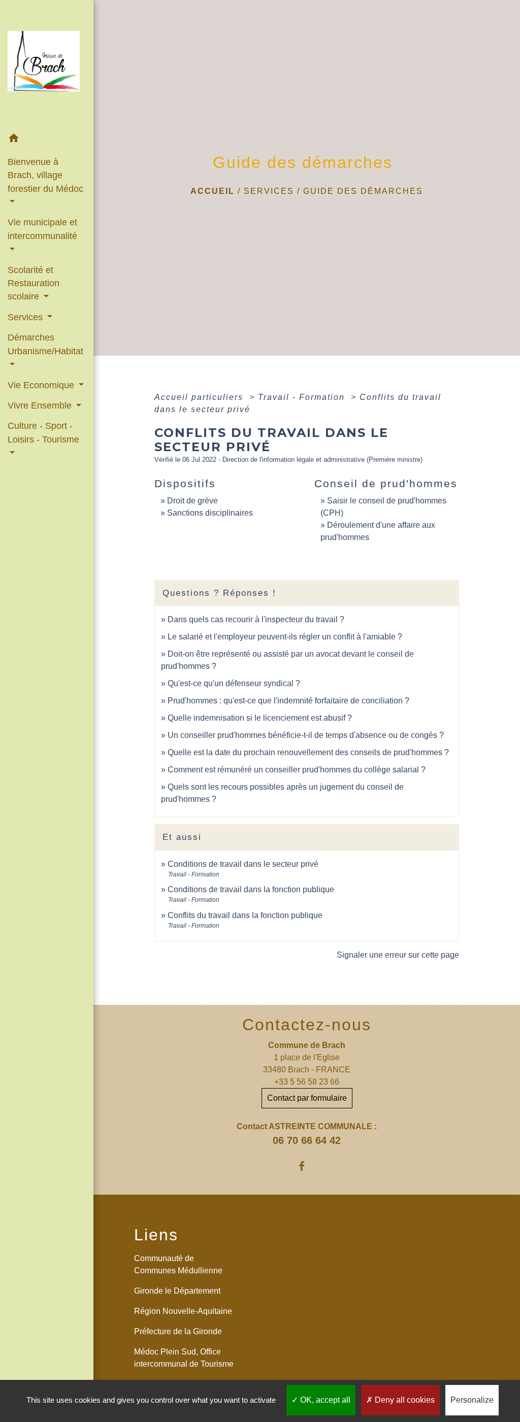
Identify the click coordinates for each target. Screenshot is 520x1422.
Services (269, 191)
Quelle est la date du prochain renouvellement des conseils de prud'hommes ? (308, 752)
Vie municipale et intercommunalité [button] (42, 229)
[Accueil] (47, 64)
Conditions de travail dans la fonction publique (251, 889)
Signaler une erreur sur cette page (398, 955)
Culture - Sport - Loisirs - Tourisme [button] (43, 432)
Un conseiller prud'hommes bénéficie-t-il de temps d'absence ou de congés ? (306, 735)
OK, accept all (324, 1400)
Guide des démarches (363, 191)
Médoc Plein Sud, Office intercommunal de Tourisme (184, 1357)
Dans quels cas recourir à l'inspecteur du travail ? (256, 619)
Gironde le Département (177, 1290)
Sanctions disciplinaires (210, 513)
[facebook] (307, 1166)
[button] (47, 139)
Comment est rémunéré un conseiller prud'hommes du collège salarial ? (297, 769)
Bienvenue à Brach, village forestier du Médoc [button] (45, 175)
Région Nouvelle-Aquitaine (183, 1311)
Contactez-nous (306, 1024)
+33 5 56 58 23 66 (306, 1081)
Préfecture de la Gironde (178, 1331)
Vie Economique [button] (42, 385)
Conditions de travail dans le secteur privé (243, 864)
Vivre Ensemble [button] (41, 405)
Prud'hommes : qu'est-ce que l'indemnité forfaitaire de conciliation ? (288, 700)
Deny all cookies (404, 1400)
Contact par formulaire (307, 1098)
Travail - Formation (303, 397)
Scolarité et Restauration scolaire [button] (33, 283)
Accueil (212, 191)
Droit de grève (192, 500)
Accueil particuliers (200, 397)
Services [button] (26, 317)
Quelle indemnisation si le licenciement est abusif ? (260, 718)
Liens (156, 1235)
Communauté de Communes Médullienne (178, 1264)
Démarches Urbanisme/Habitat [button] (45, 344)
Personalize (472, 1400)
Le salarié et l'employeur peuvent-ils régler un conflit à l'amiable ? (285, 636)
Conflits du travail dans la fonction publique (245, 915)
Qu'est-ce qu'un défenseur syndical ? (234, 683)
